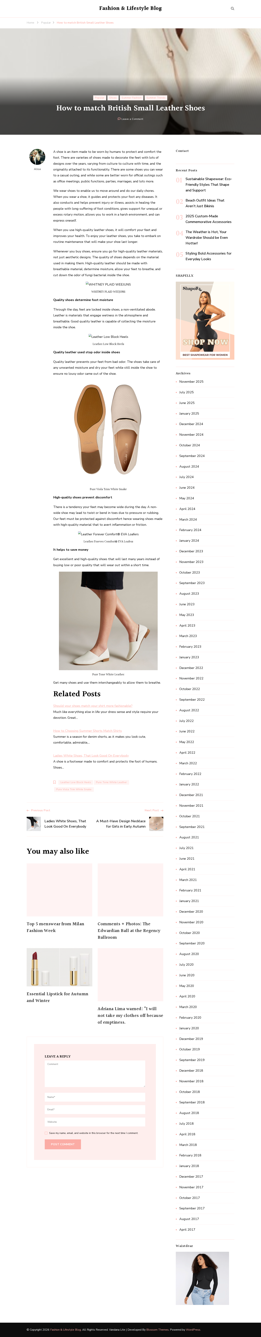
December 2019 (191, 1039)
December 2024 (191, 424)
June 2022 (187, 731)
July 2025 (186, 392)
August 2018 (189, 1113)
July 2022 (186, 721)
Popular (99, 97)
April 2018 (187, 1134)
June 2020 (187, 975)
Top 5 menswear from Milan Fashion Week (55, 927)
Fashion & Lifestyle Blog (130, 8)
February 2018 (190, 1155)
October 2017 (189, 1198)
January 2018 (189, 1166)
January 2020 (189, 1028)
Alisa (37, 169)
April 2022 (187, 752)
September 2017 (192, 1208)
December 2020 (191, 911)
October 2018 (189, 1092)
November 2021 (191, 805)
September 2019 (192, 1060)
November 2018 (191, 1081)
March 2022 (188, 763)
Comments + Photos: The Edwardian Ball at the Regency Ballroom (129, 931)
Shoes (113, 97)
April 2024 (187, 509)
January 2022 (189, 784)
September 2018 (192, 1102)
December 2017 (191, 1176)
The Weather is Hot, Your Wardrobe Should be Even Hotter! (207, 238)
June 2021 (187, 858)
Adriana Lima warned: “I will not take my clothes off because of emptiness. (130, 1016)
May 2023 (186, 615)
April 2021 (187, 869)
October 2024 (189, 445)
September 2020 (192, 943)
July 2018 (186, 1123)
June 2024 (187, 487)
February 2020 (190, 1017)
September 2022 (192, 699)
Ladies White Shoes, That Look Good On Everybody (91, 755)
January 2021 (189, 901)
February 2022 (190, 774)
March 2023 (188, 636)
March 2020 (188, 1007)
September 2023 (192, 583)
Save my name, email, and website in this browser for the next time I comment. (93, 1133)
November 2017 (191, 1187)
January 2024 (189, 540)
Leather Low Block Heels (76, 782)
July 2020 (186, 964)
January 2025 (189, 413)
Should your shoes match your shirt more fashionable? (92, 706)
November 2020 (191, 922)
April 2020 (187, 996)
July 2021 (186, 848)
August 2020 (189, 954)
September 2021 (192, 827)
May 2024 (186, 498)
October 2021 (189, 816)
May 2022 (186, 742)
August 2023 (189, 593)
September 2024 (192, 456)
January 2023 (189, 657)
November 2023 (191, 562)
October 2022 (189, 689)
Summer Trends (156, 97)
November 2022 (191, 678)
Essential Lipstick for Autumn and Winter (57, 997)
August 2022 (189, 710)
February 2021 (190, 890)
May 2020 (186, 986)
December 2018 (191, 1070)
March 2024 (188, 519)
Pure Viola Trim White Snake (74, 789)
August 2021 (189, 837)
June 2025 (187, 403)
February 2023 (190, 646)
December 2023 (191, 551)
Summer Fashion (132, 97)
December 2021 (191, 795)
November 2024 (191, 434)
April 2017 (187, 1229)
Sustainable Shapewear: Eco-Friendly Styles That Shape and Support (209, 185)
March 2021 (188, 880)
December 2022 (191, 668)
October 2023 (189, 572)
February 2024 (190, 530)
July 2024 (186, 477)
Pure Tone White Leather (111, 782)
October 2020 (189, 933)
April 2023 (187, 625)
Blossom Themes (157, 1330)
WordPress (193, 1330)
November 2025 (191, 381)
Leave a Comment (132, 119)
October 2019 (189, 1049)
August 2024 (189, 466)
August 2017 (189, 1219)
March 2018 (188, 1145)
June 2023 (187, 604)
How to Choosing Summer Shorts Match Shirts (87, 731)
